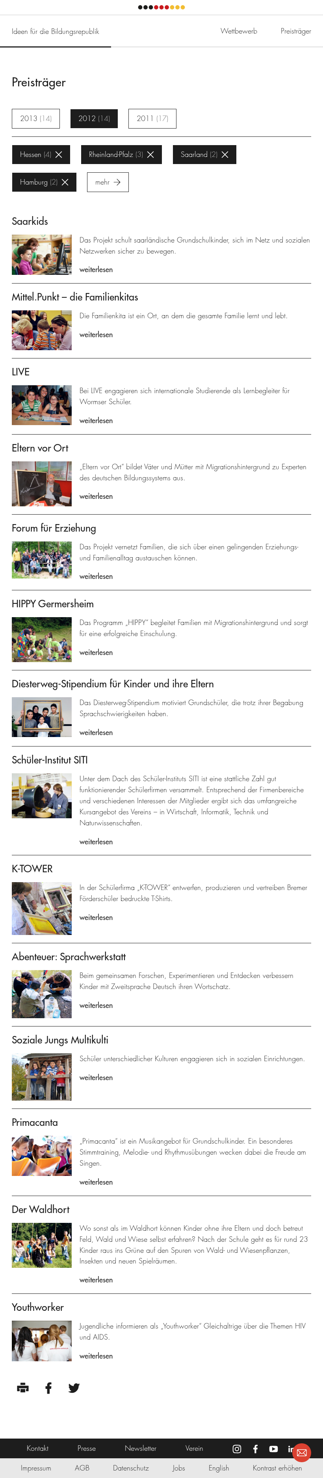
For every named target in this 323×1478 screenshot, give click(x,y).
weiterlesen (96, 269)
